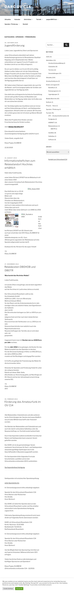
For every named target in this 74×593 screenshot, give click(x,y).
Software (51, 139)
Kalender (17, 19)
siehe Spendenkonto (12, 483)
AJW (47, 57)
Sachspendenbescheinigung (15, 467)
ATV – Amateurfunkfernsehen (57, 116)
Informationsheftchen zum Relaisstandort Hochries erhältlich (19, 164)
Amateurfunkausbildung (55, 63)
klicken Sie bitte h (14, 127)
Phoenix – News (51, 105)
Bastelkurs (51, 87)
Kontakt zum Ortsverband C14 (57, 159)
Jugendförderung (14, 45)
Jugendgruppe (52, 94)
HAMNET (51, 122)
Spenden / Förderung (11, 24)
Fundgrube (51, 119)
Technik (38, 19)
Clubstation (51, 66)
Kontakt (25, 24)
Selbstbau (51, 136)
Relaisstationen (53, 126)
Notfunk (48, 102)
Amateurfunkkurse (52, 81)
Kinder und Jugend (51, 85)
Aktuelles (8, 19)
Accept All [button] (19, 588)
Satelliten (51, 133)
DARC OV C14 (18, 7)
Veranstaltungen (53, 73)
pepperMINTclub (51, 19)
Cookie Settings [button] (8, 588)
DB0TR (53, 129)
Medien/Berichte (51, 98)
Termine (50, 70)
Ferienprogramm (53, 91)
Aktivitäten (27, 19)
